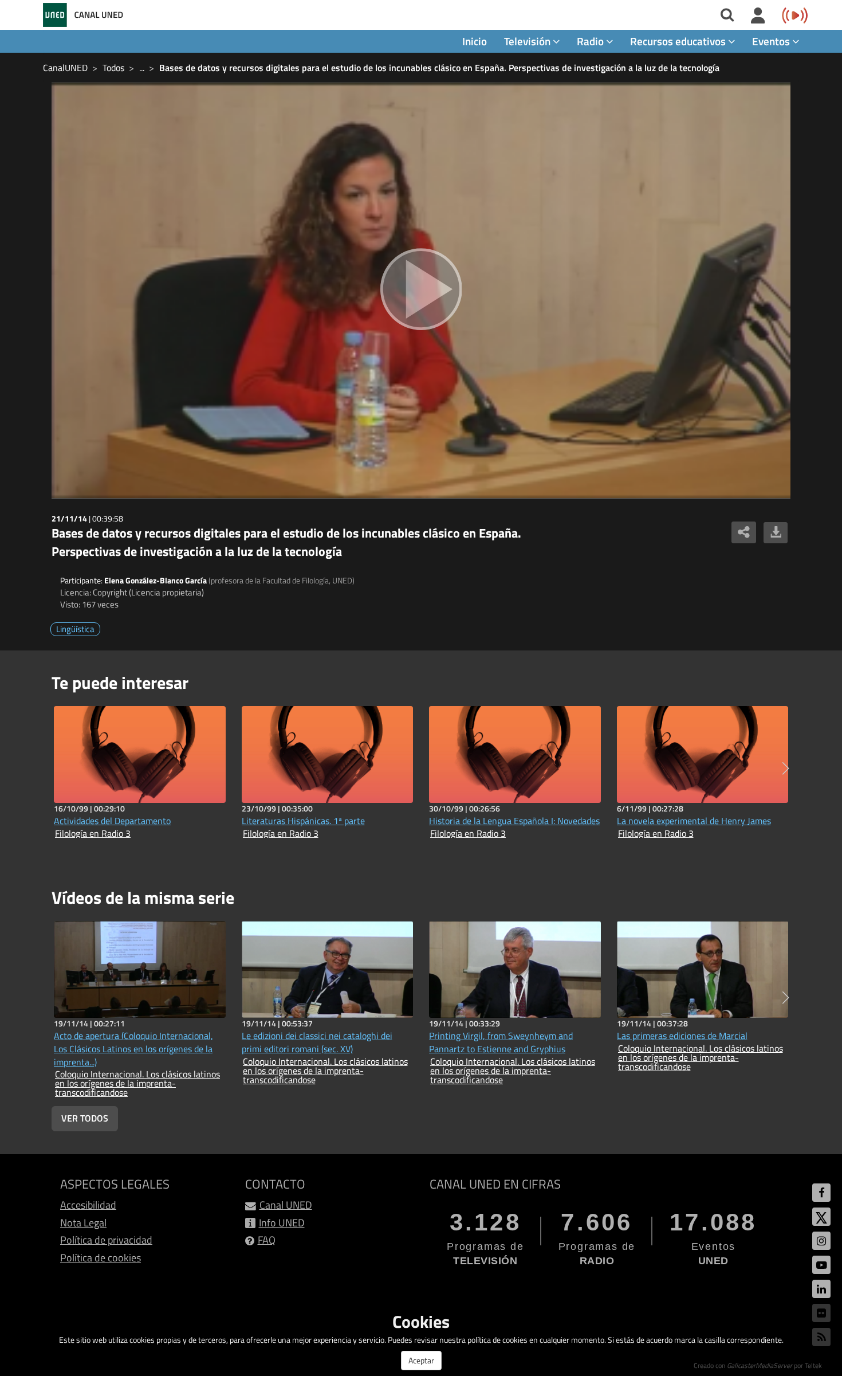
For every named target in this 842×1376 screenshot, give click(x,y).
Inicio (474, 41)
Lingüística (75, 629)
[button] (785, 768)
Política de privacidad (106, 1240)
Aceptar (421, 1360)
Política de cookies (100, 1257)
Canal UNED (285, 1205)
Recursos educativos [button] (679, 41)
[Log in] (758, 16)
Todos (113, 68)
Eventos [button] (772, 41)
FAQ (267, 1240)
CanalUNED (65, 68)
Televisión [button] (528, 41)
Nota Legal (83, 1222)
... (141, 68)
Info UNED (282, 1222)
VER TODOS (84, 1118)
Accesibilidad (88, 1205)
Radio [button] (591, 41)
